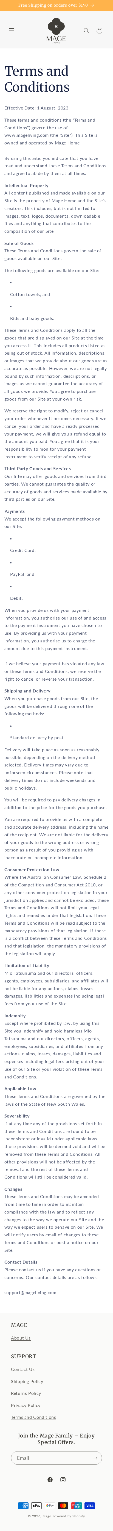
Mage (47, 1516)
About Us (21, 1337)
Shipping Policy (27, 1381)
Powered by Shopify (68, 1516)
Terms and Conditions (33, 1417)
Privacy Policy (26, 1405)
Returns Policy (26, 1393)
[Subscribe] (95, 1458)
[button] (11, 30)
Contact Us (23, 1369)
